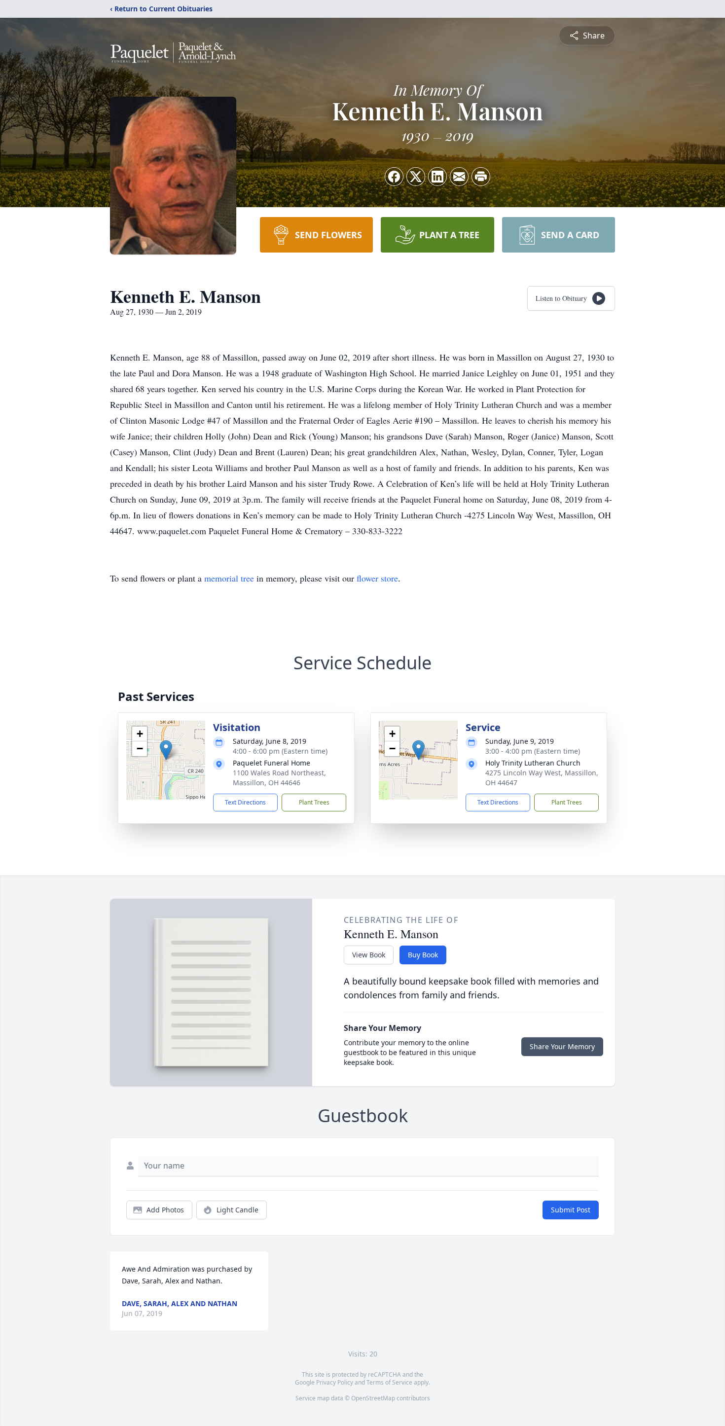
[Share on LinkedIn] (437, 176)
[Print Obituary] (481, 176)
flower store (377, 578)
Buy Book (423, 954)
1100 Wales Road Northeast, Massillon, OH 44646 (279, 777)
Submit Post (570, 1209)
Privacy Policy (334, 1382)
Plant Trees (314, 802)
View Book (368, 954)
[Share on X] (416, 176)
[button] (166, 750)
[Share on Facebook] (394, 176)
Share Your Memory (562, 1046)
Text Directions (245, 802)
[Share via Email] (459, 176)
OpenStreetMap (373, 1398)
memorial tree (229, 578)
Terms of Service (389, 1382)
